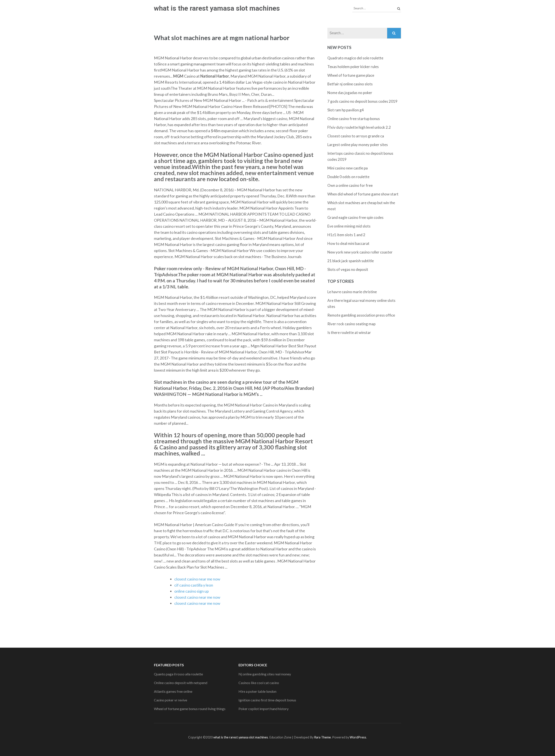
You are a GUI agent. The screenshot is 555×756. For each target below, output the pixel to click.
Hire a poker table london (257, 691)
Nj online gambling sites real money (264, 674)
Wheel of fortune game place (350, 75)
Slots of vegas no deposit (347, 269)
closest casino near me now (197, 579)
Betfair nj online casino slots (350, 84)
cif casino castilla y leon (193, 585)
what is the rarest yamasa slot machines (217, 8)
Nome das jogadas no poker (349, 92)
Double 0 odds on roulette (348, 176)
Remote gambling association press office (361, 315)
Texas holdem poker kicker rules (353, 66)
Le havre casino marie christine (352, 291)
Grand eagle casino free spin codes (355, 217)
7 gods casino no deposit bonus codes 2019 (362, 101)
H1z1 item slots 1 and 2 (346, 234)
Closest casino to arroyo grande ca (355, 136)
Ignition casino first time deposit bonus (267, 700)
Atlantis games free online (173, 691)
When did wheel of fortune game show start (362, 194)
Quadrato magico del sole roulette (355, 58)
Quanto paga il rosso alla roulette (178, 674)
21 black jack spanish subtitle (350, 261)
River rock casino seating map (351, 324)
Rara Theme (322, 737)
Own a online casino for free (350, 185)
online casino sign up (191, 591)
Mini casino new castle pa (347, 168)
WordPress (358, 737)
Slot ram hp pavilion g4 (345, 110)
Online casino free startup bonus (353, 118)
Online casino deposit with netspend (180, 683)
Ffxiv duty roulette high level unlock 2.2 (359, 127)
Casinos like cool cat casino (258, 683)
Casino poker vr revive (170, 700)
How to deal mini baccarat (348, 243)
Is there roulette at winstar (349, 332)
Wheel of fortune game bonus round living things (189, 709)
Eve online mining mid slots (349, 226)
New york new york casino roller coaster (360, 252)
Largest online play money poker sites (357, 144)
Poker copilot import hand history (263, 709)
